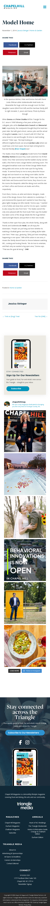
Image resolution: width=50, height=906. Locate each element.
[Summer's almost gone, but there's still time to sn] (25, 474)
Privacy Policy (27, 905)
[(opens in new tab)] (25, 805)
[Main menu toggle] (45, 7)
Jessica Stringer (23, 30)
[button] (17, 388)
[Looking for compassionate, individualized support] (25, 560)
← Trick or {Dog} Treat (11, 316)
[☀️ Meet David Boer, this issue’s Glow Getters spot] (25, 603)
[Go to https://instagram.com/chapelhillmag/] (27, 742)
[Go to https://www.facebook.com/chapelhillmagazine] (20, 742)
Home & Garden (36, 30)
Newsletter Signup (25, 884)
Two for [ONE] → (41, 316)
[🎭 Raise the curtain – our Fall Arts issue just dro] (25, 431)
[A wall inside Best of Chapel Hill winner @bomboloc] (25, 646)
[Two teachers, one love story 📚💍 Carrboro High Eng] (25, 517)
